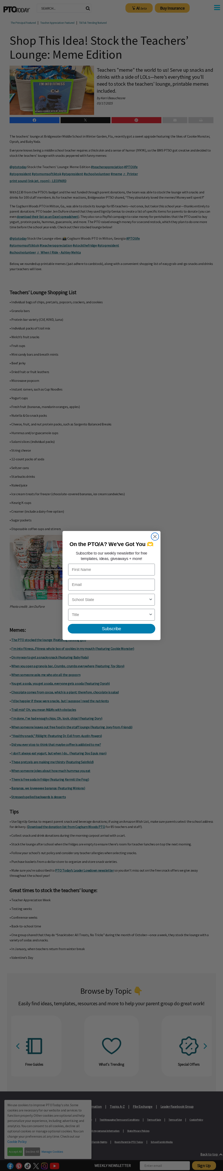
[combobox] (110, 599)
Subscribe (111, 628)
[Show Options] (151, 599)
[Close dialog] (155, 536)
